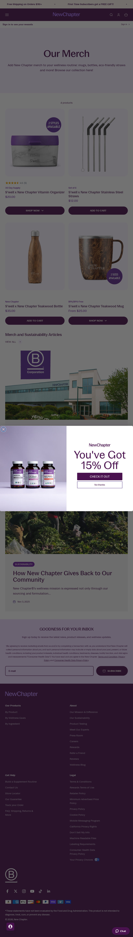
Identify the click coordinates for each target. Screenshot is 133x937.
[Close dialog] (3, 429)
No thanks (99, 484)
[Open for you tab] (10, 926)
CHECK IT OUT (100, 476)
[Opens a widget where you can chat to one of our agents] (121, 931)
